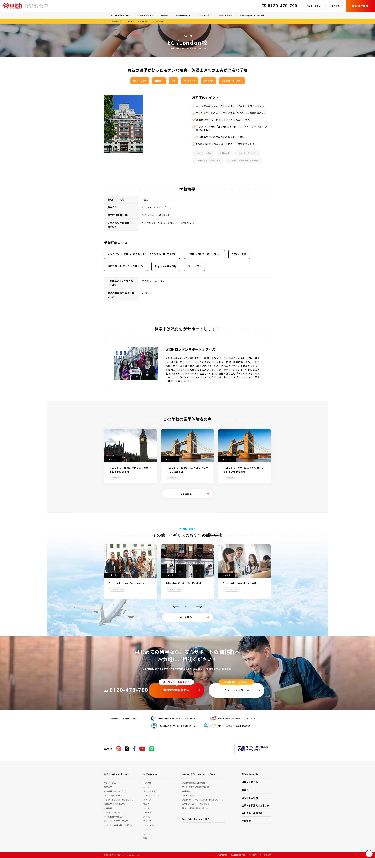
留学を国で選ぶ (118, 21)
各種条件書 (222, 855)
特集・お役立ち (226, 15)
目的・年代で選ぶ (146, 15)
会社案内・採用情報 (252, 813)
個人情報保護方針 (237, 855)
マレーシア (148, 833)
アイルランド (149, 825)
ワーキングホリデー (113, 795)
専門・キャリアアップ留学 (116, 821)
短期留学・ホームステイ (115, 791)
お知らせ (246, 789)
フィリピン (148, 829)
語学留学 (108, 787)
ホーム (106, 21)
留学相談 (186, 791)
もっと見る (186, 493)
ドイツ (146, 808)
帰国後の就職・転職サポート (195, 808)
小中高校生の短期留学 (114, 816)
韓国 (145, 838)
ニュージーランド (151, 795)
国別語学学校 (143, 21)
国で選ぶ (165, 15)
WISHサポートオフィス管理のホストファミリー (203, 799)
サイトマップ (265, 855)
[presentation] (176, 607)
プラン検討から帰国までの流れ (196, 787)
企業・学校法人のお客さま (252, 15)
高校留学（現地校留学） (115, 804)
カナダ (146, 787)
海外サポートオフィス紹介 (196, 819)
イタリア (147, 812)
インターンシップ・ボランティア (119, 799)
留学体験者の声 (183, 15)
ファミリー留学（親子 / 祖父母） (119, 825)
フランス (147, 821)
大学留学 (108, 808)
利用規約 (252, 855)
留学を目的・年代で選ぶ (116, 774)
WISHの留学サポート (120, 15)
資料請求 (336, 6)
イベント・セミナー (314, 6)
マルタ (146, 804)
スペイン (147, 816)
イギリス (131, 21)
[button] (185, 606)
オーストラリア (150, 791)
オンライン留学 (111, 782)
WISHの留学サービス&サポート (198, 774)
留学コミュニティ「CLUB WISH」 (197, 804)
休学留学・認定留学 (113, 812)
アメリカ (147, 782)
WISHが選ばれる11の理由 (193, 782)
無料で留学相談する (176, 690)
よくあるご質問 (204, 15)
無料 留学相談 (360, 6)
